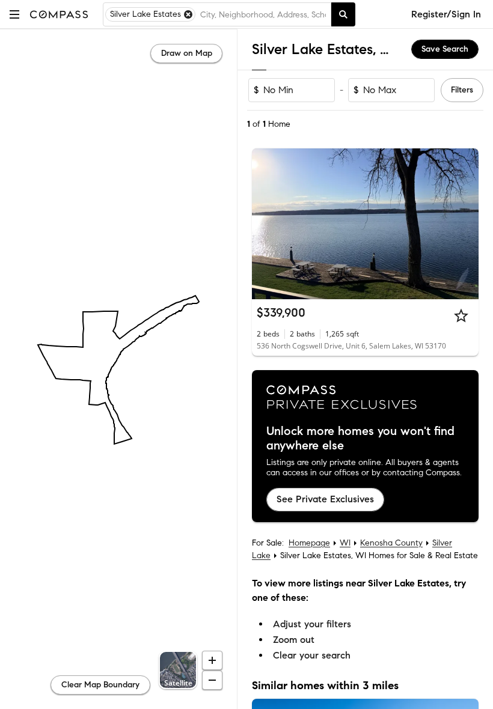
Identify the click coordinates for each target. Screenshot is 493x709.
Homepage (309, 543)
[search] (343, 14)
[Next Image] (464, 224)
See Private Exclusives (325, 499)
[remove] (188, 14)
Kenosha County (391, 543)
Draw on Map (186, 53)
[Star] (461, 315)
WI (345, 543)
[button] (14, 14)
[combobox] (263, 14)
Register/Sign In (446, 14)
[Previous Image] (266, 224)
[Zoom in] (212, 660)
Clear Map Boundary (100, 685)
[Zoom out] (212, 680)
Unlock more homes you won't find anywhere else (360, 438)
